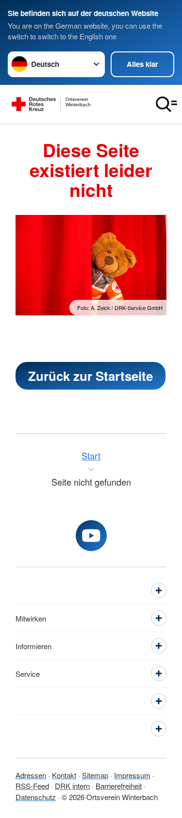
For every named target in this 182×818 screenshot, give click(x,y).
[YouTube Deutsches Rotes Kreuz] (91, 535)
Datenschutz (36, 797)
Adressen (31, 775)
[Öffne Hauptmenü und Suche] (166, 104)
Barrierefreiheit (119, 786)
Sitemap (95, 775)
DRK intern (72, 786)
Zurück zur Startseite (90, 376)
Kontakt (64, 775)
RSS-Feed (32, 786)
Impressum (132, 775)
